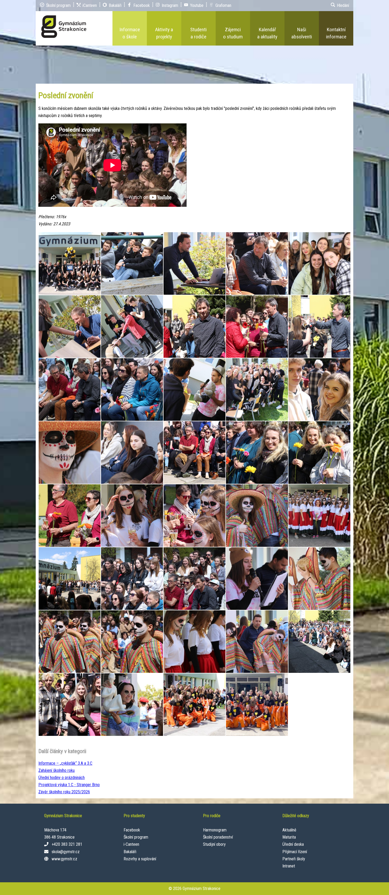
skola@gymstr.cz (66, 851)
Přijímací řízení (294, 851)
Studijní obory (214, 844)
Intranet (288, 866)
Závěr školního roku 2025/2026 (64, 791)
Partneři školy (293, 858)
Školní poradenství (218, 837)
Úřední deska (293, 844)
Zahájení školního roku (56, 770)
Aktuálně (289, 830)
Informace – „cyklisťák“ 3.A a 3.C (65, 763)
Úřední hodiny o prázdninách (61, 777)
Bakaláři (130, 851)
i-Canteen (131, 844)
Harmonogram (215, 830)
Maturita (289, 837)
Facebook (132, 830)
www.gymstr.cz (64, 858)
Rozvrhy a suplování (140, 858)
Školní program (136, 837)
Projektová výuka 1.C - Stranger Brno (69, 784)
